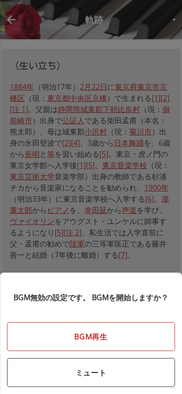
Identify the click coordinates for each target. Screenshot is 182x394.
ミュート (91, 372)
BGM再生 (91, 336)
